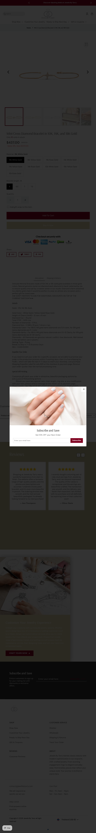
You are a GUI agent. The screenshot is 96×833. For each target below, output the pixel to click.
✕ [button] (84, 389)
